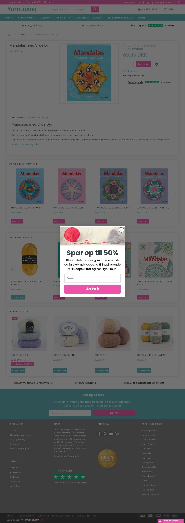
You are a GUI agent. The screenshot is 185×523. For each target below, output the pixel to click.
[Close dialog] (121, 229)
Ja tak (92, 289)
